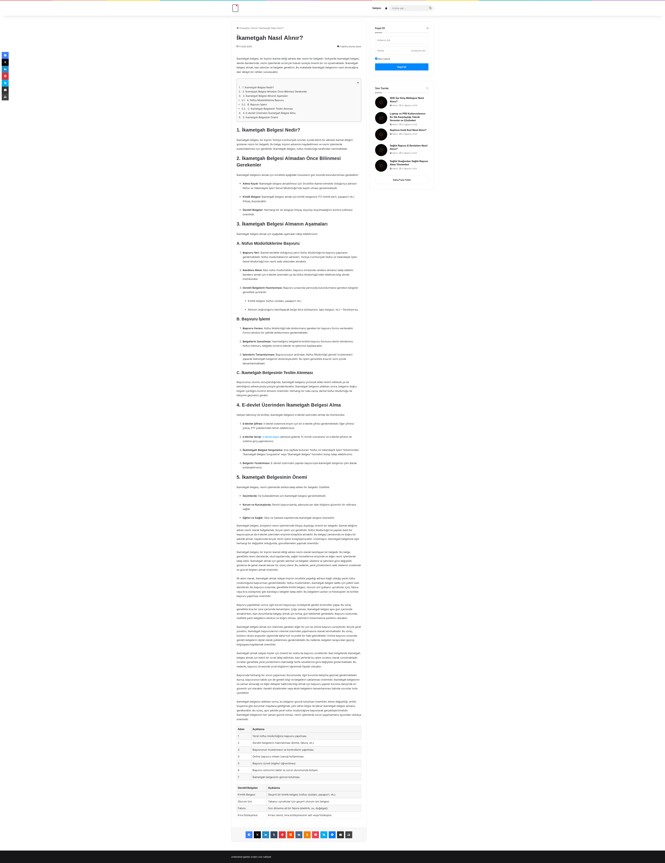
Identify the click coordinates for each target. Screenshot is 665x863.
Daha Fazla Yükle (402, 179)
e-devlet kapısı (271, 436)
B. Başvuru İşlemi (257, 104)
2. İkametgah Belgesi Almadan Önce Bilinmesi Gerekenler (275, 91)
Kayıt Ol (401, 66)
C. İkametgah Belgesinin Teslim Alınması (270, 108)
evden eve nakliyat (261, 856)
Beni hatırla (383, 58)
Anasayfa (244, 28)
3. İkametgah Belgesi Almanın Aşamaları (265, 95)
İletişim (377, 8)
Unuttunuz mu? (418, 50)
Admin (395, 105)
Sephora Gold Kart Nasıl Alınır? (408, 130)
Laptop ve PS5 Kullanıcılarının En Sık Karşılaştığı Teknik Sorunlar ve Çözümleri (407, 117)
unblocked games (240, 856)
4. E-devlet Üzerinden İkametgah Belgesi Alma (269, 112)
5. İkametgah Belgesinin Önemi (260, 117)
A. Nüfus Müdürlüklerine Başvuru (265, 100)
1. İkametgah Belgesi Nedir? (258, 87)
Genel (254, 28)
